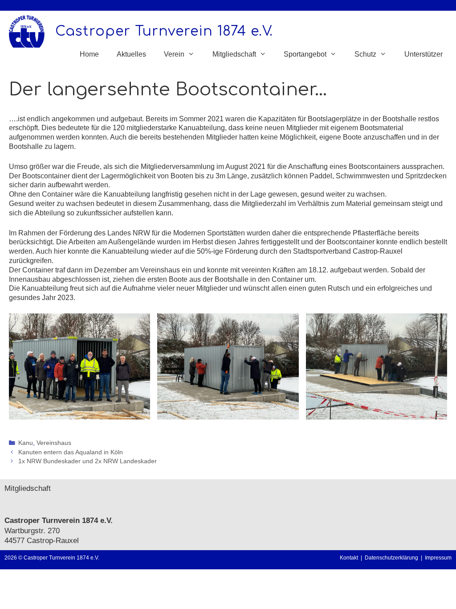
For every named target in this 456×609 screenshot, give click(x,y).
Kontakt (349, 558)
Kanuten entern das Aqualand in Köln (70, 452)
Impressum (438, 558)
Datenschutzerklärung (393, 558)
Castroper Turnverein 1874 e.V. (164, 31)
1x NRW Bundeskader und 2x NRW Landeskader (87, 461)
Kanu (25, 443)
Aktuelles (131, 54)
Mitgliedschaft (27, 488)
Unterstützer (423, 54)
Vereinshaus (54, 443)
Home (89, 54)
